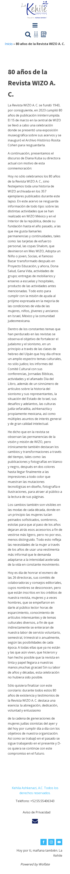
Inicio (9, 44)
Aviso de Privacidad (36, 812)
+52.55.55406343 (42, 801)
